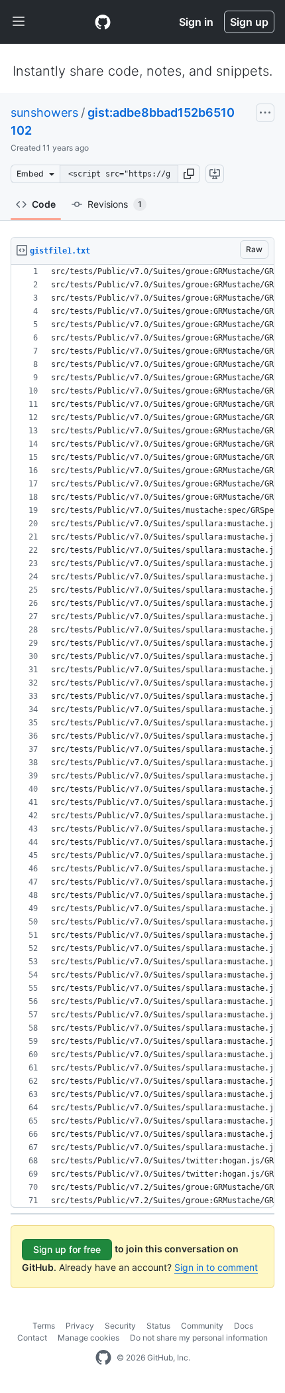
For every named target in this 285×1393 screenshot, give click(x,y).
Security (120, 1326)
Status (158, 1326)
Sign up (249, 22)
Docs (243, 1326)
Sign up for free (67, 1249)
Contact (32, 1338)
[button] (189, 174)
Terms (43, 1326)
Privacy (80, 1326)
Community (202, 1326)
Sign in (196, 22)
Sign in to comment (216, 1267)
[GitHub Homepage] (103, 1357)
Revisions (114, 204)
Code (44, 204)
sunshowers (44, 112)
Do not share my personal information (199, 1338)
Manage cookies (88, 1338)
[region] (142, 736)
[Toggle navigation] (19, 22)
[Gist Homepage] (103, 22)
